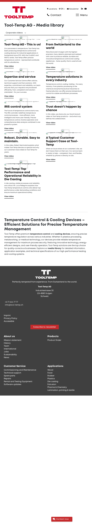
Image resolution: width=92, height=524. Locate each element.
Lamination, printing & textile (61, 390)
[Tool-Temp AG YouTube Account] (85, 9)
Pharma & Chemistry (57, 387)
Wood (50, 370)
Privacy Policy (10, 318)
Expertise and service (20, 77)
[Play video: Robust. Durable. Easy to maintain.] (24, 133)
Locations (52, 9)
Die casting (52, 381)
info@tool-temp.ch (14, 305)
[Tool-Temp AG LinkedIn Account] (82, 9)
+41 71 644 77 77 (11, 302)
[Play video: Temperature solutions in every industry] (65, 72)
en (62, 9)
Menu (83, 15)
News (6, 357)
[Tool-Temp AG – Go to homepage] (19, 12)
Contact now (62, 519)
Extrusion (51, 384)
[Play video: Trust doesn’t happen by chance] (65, 102)
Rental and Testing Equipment (18, 381)
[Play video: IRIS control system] (24, 102)
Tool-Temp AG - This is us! (22, 44)
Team (6, 346)
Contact (55, 15)
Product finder (54, 340)
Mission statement (12, 340)
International (10, 349)
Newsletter (74, 9)
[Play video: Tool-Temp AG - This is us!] (24, 40)
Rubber (50, 376)
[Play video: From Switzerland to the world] (65, 40)
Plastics (51, 379)
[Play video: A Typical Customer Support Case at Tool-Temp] (65, 133)
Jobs (6, 352)
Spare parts (9, 376)
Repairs (7, 379)
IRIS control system (18, 107)
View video (9, 66)
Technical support (12, 373)
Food (49, 373)
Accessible (9, 321)
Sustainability (10, 355)
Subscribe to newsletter (44, 327)
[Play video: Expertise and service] (24, 72)
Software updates (12, 384)
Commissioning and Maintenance (20, 370)
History (7, 343)
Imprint (7, 315)
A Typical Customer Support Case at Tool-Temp (62, 141)
